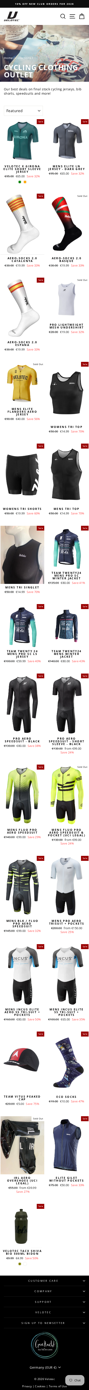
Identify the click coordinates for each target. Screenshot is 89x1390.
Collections (23, 58)
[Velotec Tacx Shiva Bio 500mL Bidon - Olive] (19, 1264)
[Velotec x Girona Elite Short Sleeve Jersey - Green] (19, 182)
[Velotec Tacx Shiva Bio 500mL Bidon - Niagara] (25, 1264)
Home (8, 58)
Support (43, 1302)
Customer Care (43, 1280)
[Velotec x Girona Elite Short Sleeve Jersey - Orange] (25, 182)
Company (43, 1291)
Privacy (27, 1386)
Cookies (40, 1386)
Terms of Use (58, 1386)
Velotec (43, 1312)
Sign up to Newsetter (43, 1323)
